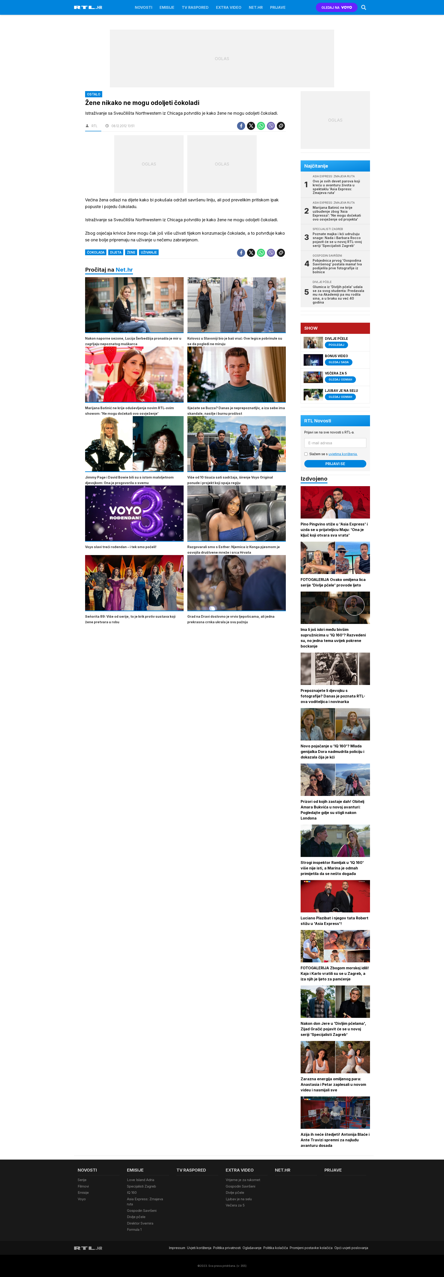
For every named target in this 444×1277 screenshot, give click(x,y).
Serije (82, 1180)
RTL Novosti (317, 421)
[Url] (281, 126)
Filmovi (83, 1186)
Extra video (228, 7)
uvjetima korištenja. (343, 454)
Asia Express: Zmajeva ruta (145, 1201)
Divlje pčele (136, 1217)
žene (131, 252)
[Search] (363, 7)
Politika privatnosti (227, 1248)
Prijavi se (335, 463)
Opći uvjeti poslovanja (351, 1248)
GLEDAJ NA (330, 7)
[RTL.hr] (88, 7)
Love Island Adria (140, 1180)
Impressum (177, 1248)
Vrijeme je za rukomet (243, 1180)
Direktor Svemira (140, 1223)
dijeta (115, 252)
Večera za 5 (235, 1205)
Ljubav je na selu (239, 1199)
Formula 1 (134, 1229)
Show (311, 328)
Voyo (82, 1199)
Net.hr (124, 269)
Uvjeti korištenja (199, 1248)
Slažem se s (333, 454)
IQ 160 (132, 1192)
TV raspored (195, 7)
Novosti (143, 7)
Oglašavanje (252, 1248)
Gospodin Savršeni (142, 1210)
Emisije (167, 7)
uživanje (149, 252)
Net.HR (256, 7)
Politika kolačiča (275, 1248)
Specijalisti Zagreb (141, 1186)
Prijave (278, 7)
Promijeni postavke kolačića (311, 1248)
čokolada (96, 252)
